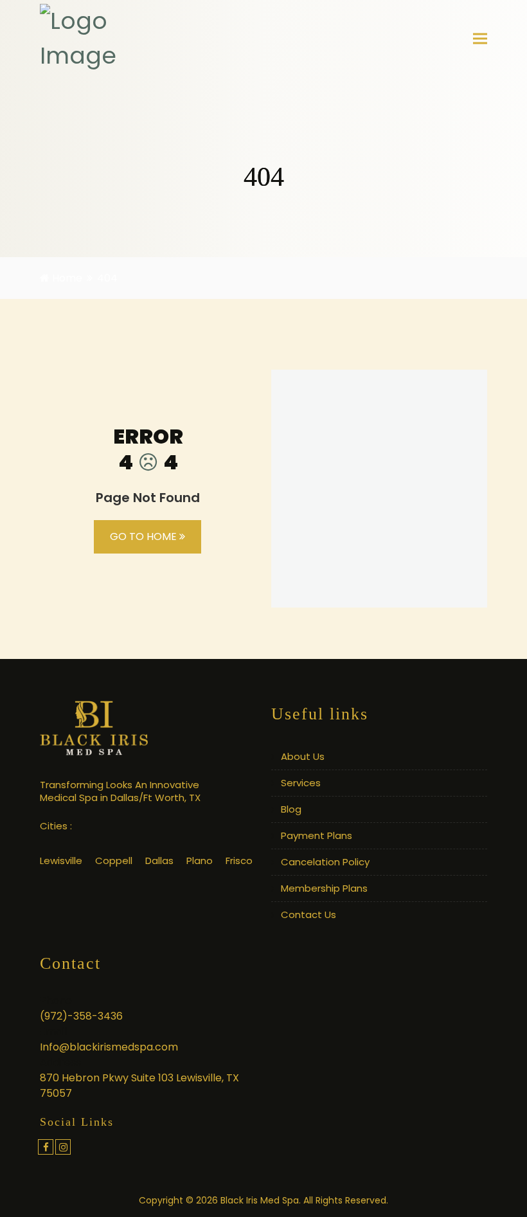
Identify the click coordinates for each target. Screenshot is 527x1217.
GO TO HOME (144, 536)
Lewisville (61, 860)
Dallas (159, 860)
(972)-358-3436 (81, 1016)
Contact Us (308, 914)
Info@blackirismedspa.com (109, 1047)
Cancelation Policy (325, 862)
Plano (199, 860)
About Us (303, 756)
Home (65, 278)
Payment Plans (316, 835)
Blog (291, 809)
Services (301, 782)
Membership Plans (324, 888)
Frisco (239, 860)
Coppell (113, 860)
